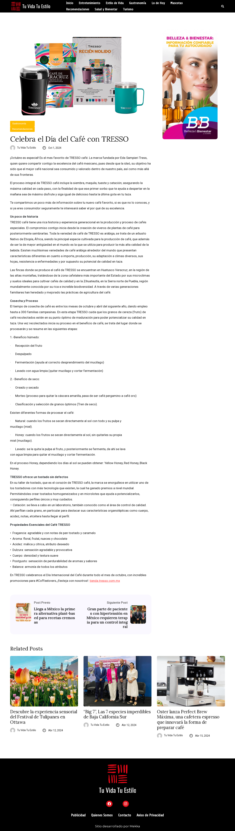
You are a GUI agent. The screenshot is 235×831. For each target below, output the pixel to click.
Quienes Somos (102, 815)
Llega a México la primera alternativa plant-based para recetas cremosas (54, 615)
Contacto (124, 815)
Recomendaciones (77, 9)
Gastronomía (137, 3)
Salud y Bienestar (106, 9)
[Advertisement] (193, 173)
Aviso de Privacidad (150, 815)
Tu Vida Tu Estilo (26, 147)
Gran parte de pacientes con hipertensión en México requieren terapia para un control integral (107, 618)
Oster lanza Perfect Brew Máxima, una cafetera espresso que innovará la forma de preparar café (188, 719)
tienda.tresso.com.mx (105, 581)
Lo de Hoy (158, 3)
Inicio (69, 3)
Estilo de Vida (115, 3)
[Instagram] (126, 804)
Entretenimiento (89, 3)
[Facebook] (109, 804)
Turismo (128, 9)
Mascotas (176, 3)
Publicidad (78, 815)
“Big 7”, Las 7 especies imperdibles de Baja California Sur (117, 714)
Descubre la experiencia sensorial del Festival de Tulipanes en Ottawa (43, 717)
